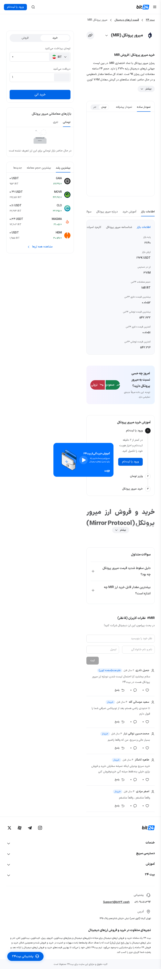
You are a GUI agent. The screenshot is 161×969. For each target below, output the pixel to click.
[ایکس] (9, 828)
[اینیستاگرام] (40, 828)
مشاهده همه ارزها (42, 246)
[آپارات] (20, 828)
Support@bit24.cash (116, 902)
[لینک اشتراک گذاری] (90, 35)
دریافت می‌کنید (61, 69)
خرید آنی (40, 94)
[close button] (33, 7)
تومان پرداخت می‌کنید (57, 48)
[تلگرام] (30, 828)
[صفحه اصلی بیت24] (142, 7)
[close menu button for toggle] (155, 7)
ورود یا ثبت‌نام (15, 7)
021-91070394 (142, 902)
